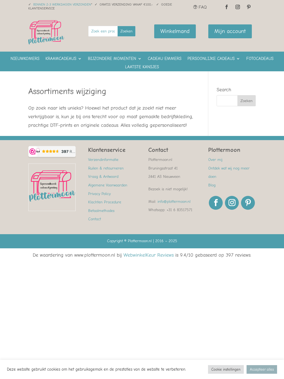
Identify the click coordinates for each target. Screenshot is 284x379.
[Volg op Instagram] (237, 6)
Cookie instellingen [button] (225, 369)
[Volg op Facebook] (226, 6)
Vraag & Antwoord (103, 176)
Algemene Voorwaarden (107, 185)
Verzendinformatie (103, 159)
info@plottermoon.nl (174, 201)
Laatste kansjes (142, 67)
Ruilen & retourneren (106, 168)
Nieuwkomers (25, 59)
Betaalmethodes (101, 210)
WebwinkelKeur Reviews (148, 255)
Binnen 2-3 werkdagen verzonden (62, 4)
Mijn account (230, 31)
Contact (94, 219)
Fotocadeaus (259, 59)
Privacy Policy (99, 193)
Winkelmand (175, 31)
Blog (211, 185)
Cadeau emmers (164, 59)
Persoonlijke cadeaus (211, 59)
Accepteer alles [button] (262, 369)
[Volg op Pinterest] (248, 6)
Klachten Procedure (104, 202)
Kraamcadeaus (60, 59)
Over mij (215, 159)
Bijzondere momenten (112, 59)
